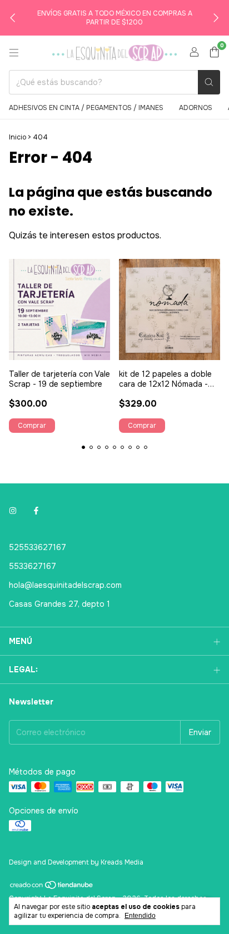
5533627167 (32, 566)
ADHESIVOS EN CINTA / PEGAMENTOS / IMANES (86, 107)
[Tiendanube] (52, 887)
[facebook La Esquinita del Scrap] (36, 511)
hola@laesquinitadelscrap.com (65, 585)
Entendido (140, 916)
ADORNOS (195, 107)
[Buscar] (209, 82)
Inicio (17, 137)
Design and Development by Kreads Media (76, 862)
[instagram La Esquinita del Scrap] (13, 511)
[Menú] (14, 53)
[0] (214, 53)
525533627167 (37, 547)
